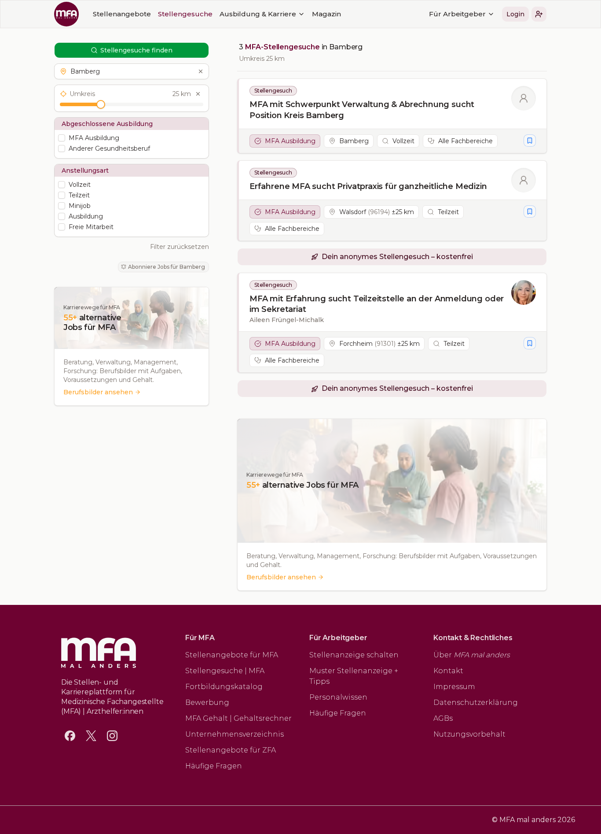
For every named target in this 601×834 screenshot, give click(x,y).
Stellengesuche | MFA (224, 671)
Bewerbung (207, 702)
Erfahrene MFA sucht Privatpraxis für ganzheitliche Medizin (368, 186)
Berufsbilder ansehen (98, 392)
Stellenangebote (122, 14)
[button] (539, 14)
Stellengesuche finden (136, 50)
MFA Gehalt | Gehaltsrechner (238, 718)
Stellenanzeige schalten (354, 655)
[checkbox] (61, 137)
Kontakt (448, 671)
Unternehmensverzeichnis (234, 734)
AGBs (443, 718)
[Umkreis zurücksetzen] (198, 94)
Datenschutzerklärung (475, 702)
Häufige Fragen (213, 766)
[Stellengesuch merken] (530, 140)
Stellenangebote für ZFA (230, 750)
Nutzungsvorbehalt (469, 734)
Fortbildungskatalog (224, 686)
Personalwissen (338, 697)
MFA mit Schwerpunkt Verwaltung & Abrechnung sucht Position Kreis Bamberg (361, 110)
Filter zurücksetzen (179, 247)
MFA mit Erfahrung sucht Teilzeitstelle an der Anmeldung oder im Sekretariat (376, 304)
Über (471, 655)
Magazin (326, 14)
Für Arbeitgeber (457, 14)
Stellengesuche (185, 14)
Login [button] (515, 14)
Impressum (454, 686)
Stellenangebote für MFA (231, 655)
